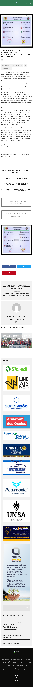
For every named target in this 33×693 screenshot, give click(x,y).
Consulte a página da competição (16, 202)
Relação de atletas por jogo (12, 622)
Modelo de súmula (9, 624)
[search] (27, 608)
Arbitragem (5, 65)
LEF (25, 65)
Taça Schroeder (6, 68)
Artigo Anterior (16, 283)
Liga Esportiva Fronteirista (13, 60)
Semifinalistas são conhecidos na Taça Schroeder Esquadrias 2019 (16, 295)
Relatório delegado (9, 627)
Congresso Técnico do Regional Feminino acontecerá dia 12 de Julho (16, 286)
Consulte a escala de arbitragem (16, 214)
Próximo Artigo (16, 291)
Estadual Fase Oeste (17, 65)
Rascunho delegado (10, 629)
